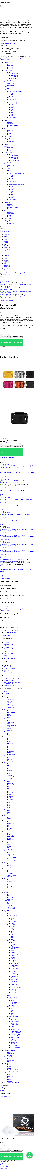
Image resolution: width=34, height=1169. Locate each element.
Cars (5, 250)
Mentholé (13, 921)
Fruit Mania (10, 751)
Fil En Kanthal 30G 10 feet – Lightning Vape (17, 551)
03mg (12, 93)
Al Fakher (10, 701)
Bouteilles (10, 130)
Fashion (6, 239)
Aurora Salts (14, 1020)
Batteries (9, 122)
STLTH (9, 849)
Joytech (9, 775)
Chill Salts (14, 1026)
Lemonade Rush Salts (17, 1036)
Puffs (8, 72)
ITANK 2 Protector (7, 457)
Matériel (6, 64)
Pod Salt (9, 828)
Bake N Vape (11, 712)
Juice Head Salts (15, 1034)
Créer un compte (5, 1096)
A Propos (6, 642)
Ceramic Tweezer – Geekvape (11, 506)
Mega (9, 804)
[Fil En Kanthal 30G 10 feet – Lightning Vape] (17, 546)
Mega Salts (14, 1045)
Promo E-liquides (12, 140)
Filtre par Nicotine (12, 1007)
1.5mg (13, 929)
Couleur (2, 441)
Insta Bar (9, 770)
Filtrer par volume (12, 98)
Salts (5, 101)
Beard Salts (14, 1023)
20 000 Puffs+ (15, 78)
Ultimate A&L (11, 865)
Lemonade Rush (12, 793)
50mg (12, 115)
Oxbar (9, 818)
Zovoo (9, 888)
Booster (9, 135)
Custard (9, 730)
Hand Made (7, 246)
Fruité (12, 918)
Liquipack (10, 796)
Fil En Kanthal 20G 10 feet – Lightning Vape (17, 472)
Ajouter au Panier (5, 336)
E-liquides (6, 90)
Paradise (9, 825)
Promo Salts (10, 141)
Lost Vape (10, 799)
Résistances (10, 85)
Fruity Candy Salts (16, 1031)
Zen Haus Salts (15, 1047)
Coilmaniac (10, 727)
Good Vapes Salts (16, 1032)
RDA (8, 88)
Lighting (6, 242)
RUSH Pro (10, 839)
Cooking (6, 236)
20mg (12, 106)
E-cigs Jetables (8, 70)
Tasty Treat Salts (15, 1044)
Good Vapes (10, 761)
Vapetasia (10, 872)
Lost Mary (10, 798)
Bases (9, 133)
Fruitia (9, 752)
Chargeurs (10, 123)
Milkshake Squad (12, 806)
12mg (12, 96)
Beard (9, 715)
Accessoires (7, 120)
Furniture (6, 234)
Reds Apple (10, 835)
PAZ (8, 827)
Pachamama (10, 823)
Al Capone (10, 699)
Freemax (9, 749)
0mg (12, 928)
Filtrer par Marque (12, 941)
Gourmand (14, 920)
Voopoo (2, 575)
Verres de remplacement (14, 127)
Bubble (9, 717)
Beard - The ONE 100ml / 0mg (9, 288)
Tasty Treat (10, 854)
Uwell (9, 867)
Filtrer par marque (12, 99)
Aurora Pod (10, 707)
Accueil (6, 62)
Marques (9, 80)
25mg (12, 109)
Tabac (12, 923)
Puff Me (9, 830)
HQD (9, 765)
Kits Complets (11, 65)
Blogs (5, 645)
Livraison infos (8, 647)
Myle (8, 807)
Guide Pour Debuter (9, 649)
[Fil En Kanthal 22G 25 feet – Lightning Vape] (17, 531)
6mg (12, 933)
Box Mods (10, 69)
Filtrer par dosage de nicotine (15, 91)
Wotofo (2, 494)
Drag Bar (10, 735)
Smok (1, 524)
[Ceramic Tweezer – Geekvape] (17, 501)
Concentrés (10, 131)
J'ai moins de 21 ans (9, 43)
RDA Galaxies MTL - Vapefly (9, 294)
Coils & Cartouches (9, 82)
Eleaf (8, 741)
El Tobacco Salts (15, 1028)
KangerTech (10, 783)
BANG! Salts (15, 1021)
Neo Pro (9, 814)
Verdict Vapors (11, 875)
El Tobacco (10, 740)
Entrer (2, 43)
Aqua (8, 704)
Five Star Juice (11, 748)
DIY (5, 128)
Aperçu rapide (4, 438)
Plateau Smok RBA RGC (9, 521)
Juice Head (10, 777)
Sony (8, 847)
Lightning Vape (4, 476)
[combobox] (8, 228)
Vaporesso (3, 461)
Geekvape (3, 509)
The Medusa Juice (12, 859)
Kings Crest (10, 786)
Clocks (6, 241)
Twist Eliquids (11, 860)
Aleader (9, 703)
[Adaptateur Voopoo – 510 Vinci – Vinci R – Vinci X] (17, 561)
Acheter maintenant (17, 336)
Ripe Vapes (10, 836)
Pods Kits (10, 67)
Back (8, 698)
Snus (5, 119)
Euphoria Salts (15, 1029)
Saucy (9, 844)
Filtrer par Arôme (12, 915)
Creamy (9, 728)
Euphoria (10, 743)
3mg (12, 931)
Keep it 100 (10, 785)
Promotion (7, 138)
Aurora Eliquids (11, 706)
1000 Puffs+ (14, 74)
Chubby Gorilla (11, 725)
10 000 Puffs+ (15, 77)
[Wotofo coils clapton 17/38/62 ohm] (17, 482)
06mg (12, 94)
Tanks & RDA (8, 86)
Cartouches (10, 83)
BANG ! (9, 714)
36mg (12, 114)
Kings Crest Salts (16, 1037)
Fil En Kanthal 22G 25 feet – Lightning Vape (17, 536)
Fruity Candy (11, 754)
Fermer (2, 1087)
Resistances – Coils (12, 125)
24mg (12, 107)
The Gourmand (11, 857)
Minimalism (7, 247)
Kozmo (9, 788)
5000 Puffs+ (14, 75)
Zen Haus (10, 886)
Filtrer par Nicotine (12, 925)
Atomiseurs (10, 1060)
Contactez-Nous (8, 644)
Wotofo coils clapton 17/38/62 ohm (13, 491)
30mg (12, 111)
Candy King (10, 722)
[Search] (0, 230)
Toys (5, 244)
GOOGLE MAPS (5, 635)
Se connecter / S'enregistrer (11, 1082)
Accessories (7, 238)
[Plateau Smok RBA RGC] (17, 516)
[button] (5, 479)
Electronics (7, 249)
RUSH (9, 838)
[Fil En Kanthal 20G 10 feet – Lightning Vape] (17, 467)
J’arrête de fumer (8, 136)
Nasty (9, 812)
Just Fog (9, 778)
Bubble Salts (14, 1024)
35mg (12, 112)
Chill (8, 723)
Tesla (8, 856)
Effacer (8, 442)
